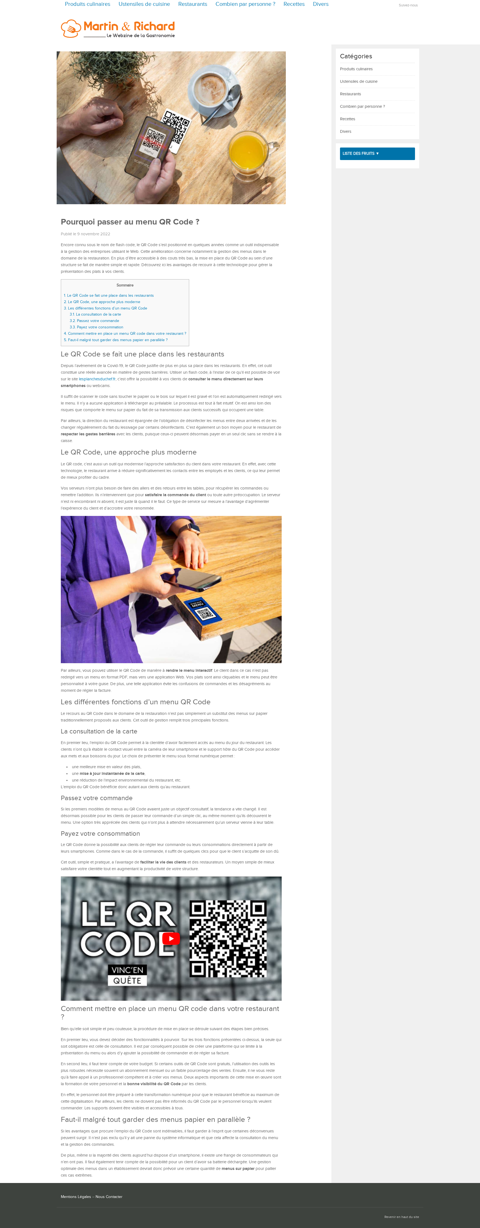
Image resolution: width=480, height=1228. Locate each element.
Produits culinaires (87, 4)
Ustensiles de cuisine (144, 4)
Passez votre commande (94, 320)
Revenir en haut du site (401, 1217)
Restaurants (192, 4)
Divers (321, 4)
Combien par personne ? (245, 4)
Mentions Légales (76, 1197)
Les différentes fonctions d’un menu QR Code (105, 308)
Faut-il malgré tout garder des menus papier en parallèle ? (116, 340)
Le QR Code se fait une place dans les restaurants (109, 295)
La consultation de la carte (95, 314)
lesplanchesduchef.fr (97, 379)
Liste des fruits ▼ (361, 153)
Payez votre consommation (96, 327)
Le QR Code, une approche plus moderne (102, 301)
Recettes (294, 4)
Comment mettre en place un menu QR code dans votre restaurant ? (125, 333)
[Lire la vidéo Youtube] (171, 939)
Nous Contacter (109, 1197)
